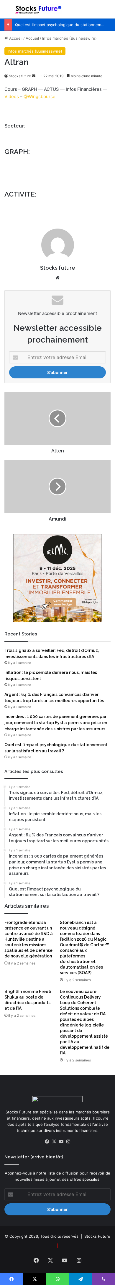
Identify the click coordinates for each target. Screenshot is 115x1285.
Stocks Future (97, 1236)
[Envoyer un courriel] (33, 76)
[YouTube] (61, 1141)
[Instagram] (68, 1141)
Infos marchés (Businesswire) (69, 38)
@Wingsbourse (39, 96)
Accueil (15, 38)
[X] (54, 1141)
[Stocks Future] (38, 9)
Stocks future (20, 76)
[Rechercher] (108, 11)
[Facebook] (46, 1141)
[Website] (57, 277)
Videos (11, 96)
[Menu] (7, 11)
